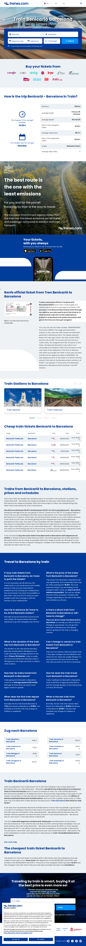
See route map (10, 842)
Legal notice (58, 929)
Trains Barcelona (57, 800)
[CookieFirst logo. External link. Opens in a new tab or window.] (13, 906)
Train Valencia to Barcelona (13, 747)
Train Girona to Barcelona (55, 754)
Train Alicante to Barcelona (56, 740)
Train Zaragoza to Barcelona (13, 762)
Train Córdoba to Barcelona (56, 747)
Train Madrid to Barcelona (12, 740)
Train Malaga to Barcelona (13, 754)
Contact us (65, 929)
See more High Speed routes (59, 384)
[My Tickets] (56, 3)
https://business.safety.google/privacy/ (18, 933)
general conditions (66, 915)
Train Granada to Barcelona (56, 762)
